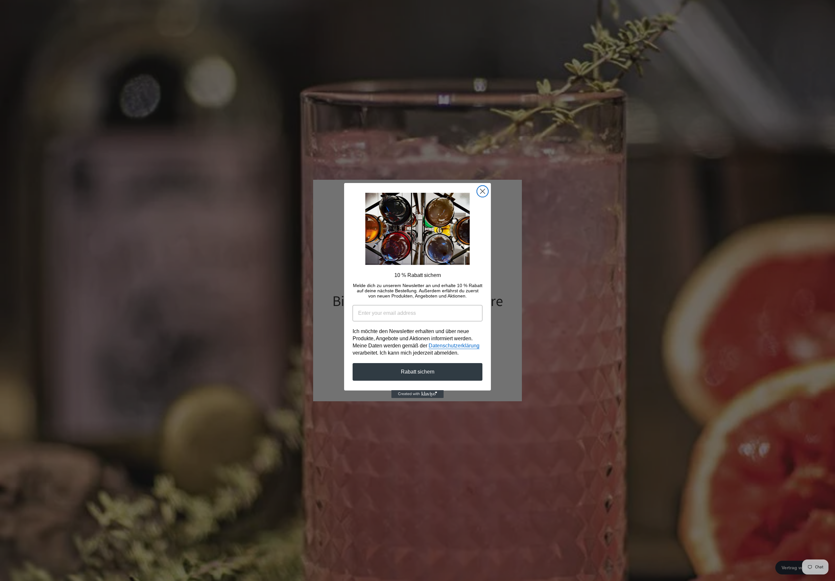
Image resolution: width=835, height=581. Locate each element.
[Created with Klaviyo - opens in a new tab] (417, 394)
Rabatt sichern (417, 371)
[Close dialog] (482, 191)
